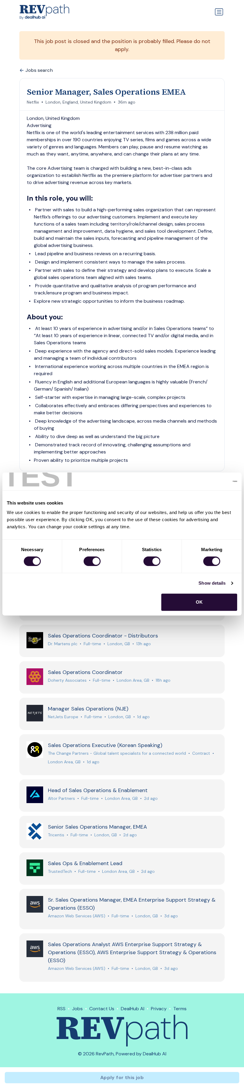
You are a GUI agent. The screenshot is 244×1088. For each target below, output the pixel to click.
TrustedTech (60, 871)
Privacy (159, 1008)
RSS (61, 1008)
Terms (180, 1008)
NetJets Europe (63, 716)
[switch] (92, 561)
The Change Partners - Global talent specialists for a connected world (117, 753)
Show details (212, 583)
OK (199, 602)
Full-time (92, 643)
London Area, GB (133, 680)
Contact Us (101, 1008)
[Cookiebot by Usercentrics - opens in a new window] (211, 481)
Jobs (77, 1008)
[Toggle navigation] (219, 12)
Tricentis (56, 835)
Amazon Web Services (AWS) (76, 916)
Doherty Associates (67, 680)
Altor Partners (61, 798)
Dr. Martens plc (62, 643)
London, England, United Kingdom (78, 102)
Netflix (33, 102)
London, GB (118, 643)
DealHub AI (132, 1008)
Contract (201, 753)
